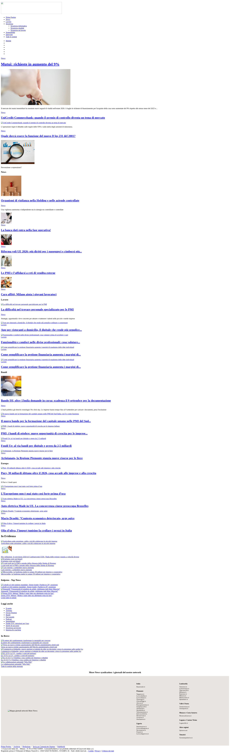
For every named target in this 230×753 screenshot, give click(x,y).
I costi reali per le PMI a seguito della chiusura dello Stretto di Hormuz (27, 565)
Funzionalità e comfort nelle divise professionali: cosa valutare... (40, 342)
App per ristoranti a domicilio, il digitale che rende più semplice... (41, 329)
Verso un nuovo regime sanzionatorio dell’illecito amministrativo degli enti (29, 647)
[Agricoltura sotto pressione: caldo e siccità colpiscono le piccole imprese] (29, 541)
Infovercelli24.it (141, 714)
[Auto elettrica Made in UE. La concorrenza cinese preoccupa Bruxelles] (29, 499)
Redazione (27, 747)
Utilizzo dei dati (108, 751)
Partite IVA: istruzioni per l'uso (17, 623)
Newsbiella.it (140, 710)
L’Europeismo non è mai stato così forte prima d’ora (33, 493)
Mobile (8, 41)
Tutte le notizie (11, 37)
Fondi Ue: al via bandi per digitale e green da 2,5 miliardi (36, 445)
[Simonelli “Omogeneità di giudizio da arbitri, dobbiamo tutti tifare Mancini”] (30, 589)
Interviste (9, 35)
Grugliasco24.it (141, 707)
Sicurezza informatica (19, 26)
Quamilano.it (183, 699)
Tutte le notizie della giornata (12, 666)
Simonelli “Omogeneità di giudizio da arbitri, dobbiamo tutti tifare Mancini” (29, 591)
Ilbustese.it (182, 692)
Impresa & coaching (13, 630)
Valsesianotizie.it (142, 712)
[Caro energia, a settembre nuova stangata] (17, 568)
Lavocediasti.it (141, 698)
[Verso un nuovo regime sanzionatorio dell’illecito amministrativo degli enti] (30, 645)
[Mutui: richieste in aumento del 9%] (35, 104)
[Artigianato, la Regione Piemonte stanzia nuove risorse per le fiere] (27, 451)
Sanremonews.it (141, 726)
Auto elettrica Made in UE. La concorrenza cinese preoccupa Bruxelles (44, 505)
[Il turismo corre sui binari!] (11, 559)
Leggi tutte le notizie (8, 598)
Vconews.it (140, 717)
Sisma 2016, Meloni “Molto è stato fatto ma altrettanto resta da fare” (26, 596)
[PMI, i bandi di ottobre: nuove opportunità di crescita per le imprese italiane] (30, 426)
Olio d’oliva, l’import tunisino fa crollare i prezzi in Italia (36, 530)
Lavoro (8, 22)
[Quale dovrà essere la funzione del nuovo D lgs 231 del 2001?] (17, 163)
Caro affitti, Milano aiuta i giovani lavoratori (29, 294)
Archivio (16, 747)
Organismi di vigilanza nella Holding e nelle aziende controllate (40, 200)
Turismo (9, 610)
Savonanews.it (141, 730)
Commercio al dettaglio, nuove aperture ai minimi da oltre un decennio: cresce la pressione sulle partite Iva (41, 651)
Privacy (98, 751)
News (8, 19)
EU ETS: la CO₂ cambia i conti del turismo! (17, 656)
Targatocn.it (140, 694)
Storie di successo (12, 626)
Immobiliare (10, 621)
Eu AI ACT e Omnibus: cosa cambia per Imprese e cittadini (23, 660)
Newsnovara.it (141, 716)
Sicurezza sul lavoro (18, 30)
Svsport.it (139, 732)
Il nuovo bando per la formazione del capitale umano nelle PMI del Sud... (46, 421)
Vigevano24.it (184, 690)
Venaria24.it (140, 708)
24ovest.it (139, 703)
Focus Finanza (11, 613)
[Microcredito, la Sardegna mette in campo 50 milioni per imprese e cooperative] (31, 572)
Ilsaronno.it (183, 694)
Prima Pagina (11, 17)
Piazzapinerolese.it (142, 705)
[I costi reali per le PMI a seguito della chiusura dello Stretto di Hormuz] (28, 563)
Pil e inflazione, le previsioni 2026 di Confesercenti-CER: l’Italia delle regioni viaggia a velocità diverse (40, 557)
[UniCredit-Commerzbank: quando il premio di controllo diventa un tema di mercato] (33, 123)
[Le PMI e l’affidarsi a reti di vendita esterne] (6, 266)
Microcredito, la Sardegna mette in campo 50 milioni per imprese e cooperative (30, 574)
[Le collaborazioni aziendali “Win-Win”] (16, 662)
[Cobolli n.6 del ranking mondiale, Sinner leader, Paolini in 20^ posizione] (29, 585)
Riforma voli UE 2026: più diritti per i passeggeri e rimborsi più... (41, 251)
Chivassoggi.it (141, 701)
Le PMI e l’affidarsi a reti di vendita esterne (28, 272)
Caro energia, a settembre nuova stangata (16, 570)
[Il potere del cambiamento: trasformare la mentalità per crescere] (25, 640)
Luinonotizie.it (184, 688)
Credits (91, 751)
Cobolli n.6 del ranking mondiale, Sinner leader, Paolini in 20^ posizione (28, 587)
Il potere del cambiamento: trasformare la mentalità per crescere (25, 643)
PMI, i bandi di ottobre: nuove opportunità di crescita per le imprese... (44, 433)
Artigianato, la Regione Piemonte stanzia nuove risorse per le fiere (42, 458)
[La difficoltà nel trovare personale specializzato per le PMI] (24, 304)
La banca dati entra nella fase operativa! (26, 230)
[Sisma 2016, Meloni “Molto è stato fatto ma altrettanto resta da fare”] (27, 593)
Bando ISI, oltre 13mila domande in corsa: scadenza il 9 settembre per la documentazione (56, 400)
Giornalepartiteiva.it (186, 738)
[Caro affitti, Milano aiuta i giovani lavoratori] (6, 287)
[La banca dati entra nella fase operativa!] (6, 223)
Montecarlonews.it (185, 716)
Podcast (9, 619)
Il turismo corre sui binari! (10, 561)
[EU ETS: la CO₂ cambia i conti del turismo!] (18, 653)
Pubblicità (61, 747)
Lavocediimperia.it (142, 728)
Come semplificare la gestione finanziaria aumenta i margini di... (41, 354)
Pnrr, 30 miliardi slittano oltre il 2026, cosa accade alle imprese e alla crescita (48, 473)
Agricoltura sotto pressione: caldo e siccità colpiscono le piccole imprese (28, 543)
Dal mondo (10, 617)
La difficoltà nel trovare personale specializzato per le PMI (37, 309)
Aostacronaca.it (184, 707)
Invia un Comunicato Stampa (44, 747)
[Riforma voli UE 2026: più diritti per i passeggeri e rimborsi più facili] (6, 244)
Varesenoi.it (183, 687)
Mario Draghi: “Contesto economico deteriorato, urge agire (38, 518)
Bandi (8, 615)
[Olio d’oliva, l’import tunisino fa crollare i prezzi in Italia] (23, 523)
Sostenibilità (10, 32)
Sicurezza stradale (17, 28)
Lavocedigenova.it (142, 734)
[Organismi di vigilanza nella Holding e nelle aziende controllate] (11, 195)
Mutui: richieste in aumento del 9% (30, 64)
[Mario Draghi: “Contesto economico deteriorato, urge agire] (24, 511)
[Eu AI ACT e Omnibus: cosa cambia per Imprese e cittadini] (24, 658)
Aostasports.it (183, 708)
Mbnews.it (182, 696)
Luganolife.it (183, 723)
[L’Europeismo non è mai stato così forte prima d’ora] (21, 486)
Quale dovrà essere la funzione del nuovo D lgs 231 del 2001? (38, 136)
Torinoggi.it (140, 699)
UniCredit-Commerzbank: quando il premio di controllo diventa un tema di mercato (53, 117)
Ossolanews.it (140, 719)
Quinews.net (183, 730)
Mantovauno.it (184, 697)
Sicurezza (9, 24)
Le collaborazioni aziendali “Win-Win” (15, 664)
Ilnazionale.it (140, 687)
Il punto (9, 608)
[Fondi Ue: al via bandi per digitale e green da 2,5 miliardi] (23, 438)
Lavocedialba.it (141, 696)
